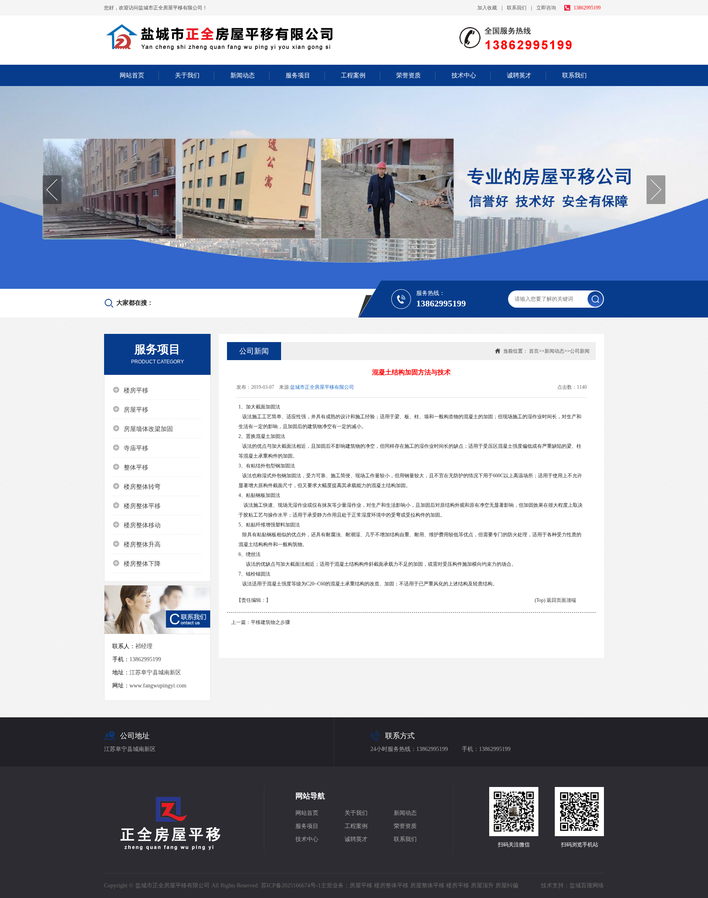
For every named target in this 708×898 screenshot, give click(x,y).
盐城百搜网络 (587, 885)
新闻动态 (242, 75)
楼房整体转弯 (137, 486)
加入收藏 (487, 8)
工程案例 (353, 75)
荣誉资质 (408, 75)
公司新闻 (580, 351)
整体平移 (130, 467)
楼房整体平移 (137, 505)
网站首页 (132, 75)
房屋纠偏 (506, 885)
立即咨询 (546, 8)
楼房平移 (130, 390)
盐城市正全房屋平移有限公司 (322, 387)
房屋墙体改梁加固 (143, 428)
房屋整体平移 (427, 885)
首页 (534, 351)
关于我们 (187, 75)
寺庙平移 (130, 447)
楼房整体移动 (137, 524)
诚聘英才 (519, 75)
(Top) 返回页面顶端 (555, 600)
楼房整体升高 (137, 544)
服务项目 (298, 75)
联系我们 (516, 8)
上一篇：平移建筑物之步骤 (260, 622)
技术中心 (464, 75)
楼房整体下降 (137, 563)
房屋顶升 (482, 885)
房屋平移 (130, 409)
